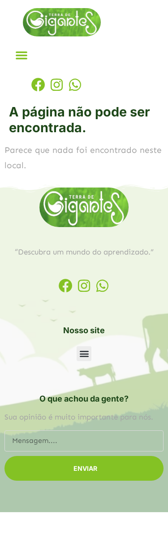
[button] (21, 54)
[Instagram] (57, 85)
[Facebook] (38, 85)
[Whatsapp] (75, 85)
